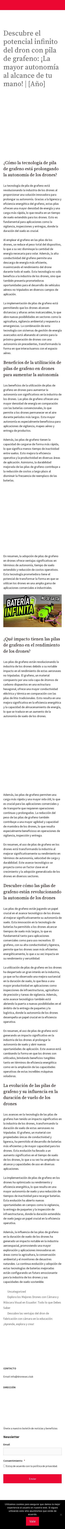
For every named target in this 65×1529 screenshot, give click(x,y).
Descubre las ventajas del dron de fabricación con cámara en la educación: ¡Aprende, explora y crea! (28, 1318)
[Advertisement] (32, 126)
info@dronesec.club (21, 1376)
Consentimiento (14, 1460)
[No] (60, 1514)
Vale (33, 1521)
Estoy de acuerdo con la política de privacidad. (32, 1466)
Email (6, 1444)
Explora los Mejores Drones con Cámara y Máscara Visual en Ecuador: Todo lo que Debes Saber (32, 1302)
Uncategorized (16, 1291)
